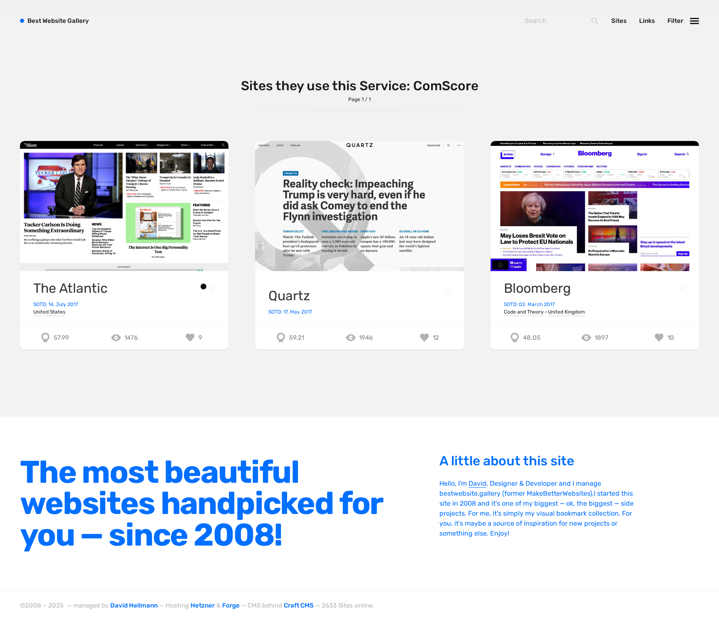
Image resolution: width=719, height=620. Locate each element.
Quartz (289, 296)
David (477, 483)
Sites (619, 21)
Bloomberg (537, 288)
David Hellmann (134, 605)
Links (647, 21)
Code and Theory (524, 312)
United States (49, 312)
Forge (231, 605)
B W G (58, 21)
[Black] (203, 286)
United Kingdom (566, 312)
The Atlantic (70, 288)
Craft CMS (299, 605)
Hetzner (203, 605)
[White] (211, 286)
